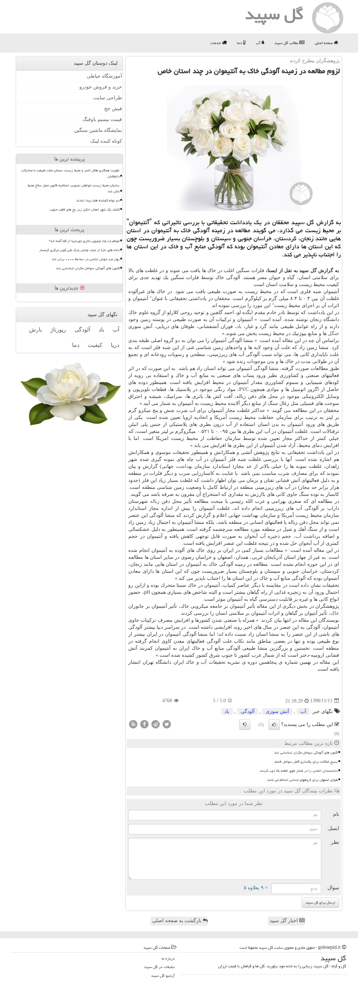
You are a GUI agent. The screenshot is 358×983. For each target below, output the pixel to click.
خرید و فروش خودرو (100, 87)
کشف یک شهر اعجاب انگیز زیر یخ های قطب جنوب (85, 209)
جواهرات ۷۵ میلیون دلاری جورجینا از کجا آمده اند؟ (84, 240)
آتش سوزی (277, 711)
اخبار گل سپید (284, 920)
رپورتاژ (58, 330)
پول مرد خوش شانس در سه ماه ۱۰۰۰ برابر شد (86, 259)
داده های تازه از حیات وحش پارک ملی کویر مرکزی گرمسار (79, 250)
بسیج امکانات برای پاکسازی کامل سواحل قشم (306, 761)
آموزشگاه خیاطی (104, 76)
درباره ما (168, 958)
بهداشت (184, 466)
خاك (334, 613)
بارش (35, 330)
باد (239, 326)
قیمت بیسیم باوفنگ (102, 119)
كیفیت (95, 345)
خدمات (216, 43)
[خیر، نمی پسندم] (244, 724)
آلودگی (248, 711)
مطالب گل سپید (286, 43)
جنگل (333, 333)
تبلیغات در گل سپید (159, 966)
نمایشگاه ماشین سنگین (98, 130)
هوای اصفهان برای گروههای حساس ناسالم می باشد (302, 779)
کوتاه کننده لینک (106, 141)
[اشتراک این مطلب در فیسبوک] (144, 723)
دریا (115, 345)
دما (240, 43)
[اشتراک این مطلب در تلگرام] (155, 723)
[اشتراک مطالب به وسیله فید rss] (133, 723)
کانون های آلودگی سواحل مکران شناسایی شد (306, 752)
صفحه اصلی (324, 43)
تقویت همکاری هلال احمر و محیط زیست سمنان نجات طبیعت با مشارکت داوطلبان (70, 173)
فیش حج (113, 108)
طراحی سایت (107, 97)
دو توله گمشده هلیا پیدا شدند (98, 200)
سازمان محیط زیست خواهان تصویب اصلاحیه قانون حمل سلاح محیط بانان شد (74, 188)
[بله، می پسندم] (274, 724)
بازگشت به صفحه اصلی (177, 920)
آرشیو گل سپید (163, 975)
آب (259, 43)
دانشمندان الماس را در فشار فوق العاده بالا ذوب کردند (299, 770)
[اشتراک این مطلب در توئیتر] (167, 723)
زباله (154, 501)
